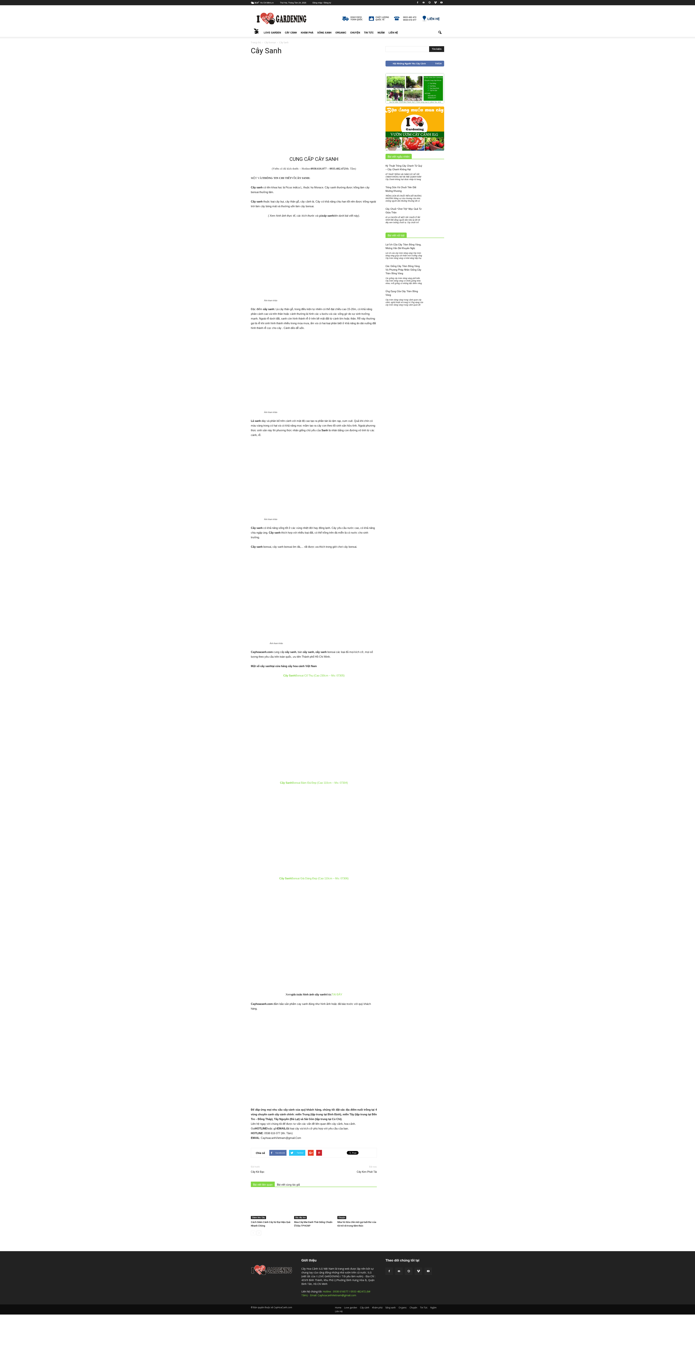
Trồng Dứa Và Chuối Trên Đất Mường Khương (401, 189)
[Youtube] (441, 2)
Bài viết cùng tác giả (288, 1184)
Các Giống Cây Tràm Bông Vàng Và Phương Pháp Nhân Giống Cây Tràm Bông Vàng (403, 269)
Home (256, 32)
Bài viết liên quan (263, 1184)
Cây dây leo (300, 1217)
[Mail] (423, 2)
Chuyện (355, 32)
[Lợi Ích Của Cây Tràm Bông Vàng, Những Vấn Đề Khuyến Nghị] (435, 249)
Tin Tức (369, 32)
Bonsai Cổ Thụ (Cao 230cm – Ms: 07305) (314, 675)
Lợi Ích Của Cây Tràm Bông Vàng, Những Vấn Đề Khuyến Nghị (403, 246)
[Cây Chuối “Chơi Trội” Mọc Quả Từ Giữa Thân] (435, 214)
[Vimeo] (435, 2)
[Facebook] (417, 2)
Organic (340, 32)
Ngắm (381, 32)
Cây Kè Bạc (257, 1171)
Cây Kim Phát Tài (367, 1171)
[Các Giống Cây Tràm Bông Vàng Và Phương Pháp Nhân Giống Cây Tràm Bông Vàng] (435, 271)
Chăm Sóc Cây (258, 1217)
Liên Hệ (393, 32)
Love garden (272, 32)
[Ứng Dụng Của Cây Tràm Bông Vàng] (435, 301)
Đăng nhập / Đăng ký (322, 2)
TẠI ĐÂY (337, 994)
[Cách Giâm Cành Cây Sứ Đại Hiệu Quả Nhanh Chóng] (270, 1205)
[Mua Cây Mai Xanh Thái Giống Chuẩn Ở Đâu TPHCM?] (314, 1205)
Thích (438, 63)
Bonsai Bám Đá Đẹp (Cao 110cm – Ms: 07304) (314, 782)
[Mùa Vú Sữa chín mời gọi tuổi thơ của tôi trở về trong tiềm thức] (357, 1205)
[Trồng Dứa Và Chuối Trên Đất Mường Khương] (435, 190)
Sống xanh (324, 32)
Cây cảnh (291, 32)
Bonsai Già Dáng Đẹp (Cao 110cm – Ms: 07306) (314, 878)
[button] (439, 32)
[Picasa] (429, 2)
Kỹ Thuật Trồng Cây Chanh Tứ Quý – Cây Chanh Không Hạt (404, 167)
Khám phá (307, 32)
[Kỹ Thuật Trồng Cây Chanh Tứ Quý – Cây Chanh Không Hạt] (435, 169)
